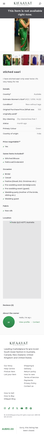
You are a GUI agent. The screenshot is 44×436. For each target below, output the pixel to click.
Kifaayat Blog (9, 399)
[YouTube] (21, 408)
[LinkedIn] (26, 408)
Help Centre (9, 369)
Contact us (28, 386)
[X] (17, 408)
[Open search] (40, 3)
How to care (29, 374)
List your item (10, 374)
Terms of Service (31, 377)
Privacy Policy (30, 383)
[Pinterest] (30, 408)
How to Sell (9, 393)
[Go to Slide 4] (34, 60)
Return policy (30, 371)
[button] (22, 34)
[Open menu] (4, 3)
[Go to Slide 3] (25, 60)
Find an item (9, 371)
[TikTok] (9, 408)
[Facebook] (13, 408)
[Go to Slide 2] (16, 60)
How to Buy (9, 396)
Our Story (8, 366)
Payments (28, 380)
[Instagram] (5, 408)
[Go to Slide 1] (7, 60)
